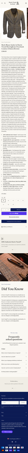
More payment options (14, 217)
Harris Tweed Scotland (5, 42)
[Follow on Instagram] (15, 441)
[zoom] (26, 36)
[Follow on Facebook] (12, 441)
